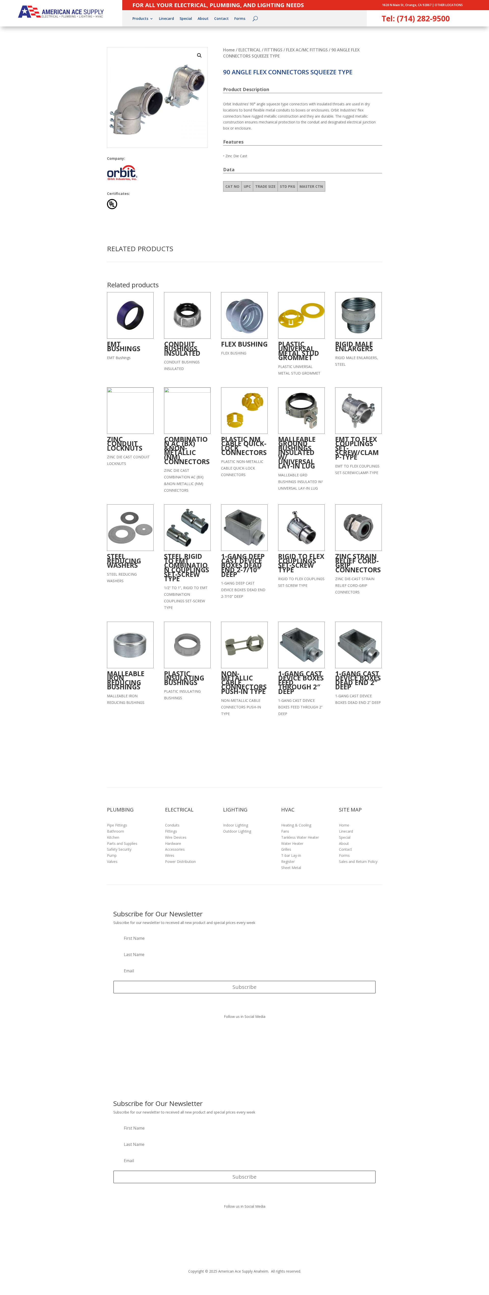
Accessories (175, 849)
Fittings (171, 831)
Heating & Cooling (296, 825)
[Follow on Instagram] (250, 1031)
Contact (221, 19)
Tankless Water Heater (300, 837)
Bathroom (115, 831)
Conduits (172, 825)
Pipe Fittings (117, 825)
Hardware (173, 843)
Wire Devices (175, 837)
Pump (112, 855)
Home (229, 50)
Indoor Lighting (235, 825)
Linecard (166, 19)
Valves (112, 861)
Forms (239, 19)
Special (186, 19)
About (203, 19)
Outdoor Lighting (237, 831)
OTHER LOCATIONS (449, 5)
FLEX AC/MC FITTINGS (307, 50)
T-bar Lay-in (291, 855)
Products (140, 19)
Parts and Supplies (122, 843)
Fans (285, 831)
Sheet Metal (291, 867)
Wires (169, 855)
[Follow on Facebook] (239, 1031)
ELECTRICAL (249, 50)
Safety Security (119, 849)
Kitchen (113, 837)
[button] (199, 55)
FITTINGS (273, 50)
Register (288, 861)
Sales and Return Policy (358, 861)
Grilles (286, 849)
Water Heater (292, 843)
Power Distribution (180, 861)
